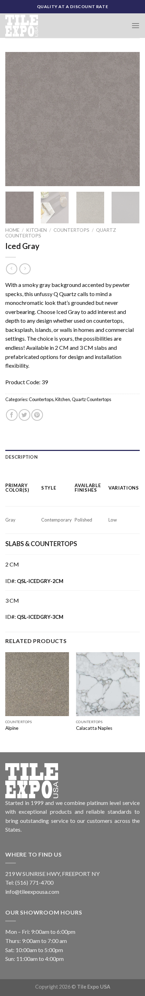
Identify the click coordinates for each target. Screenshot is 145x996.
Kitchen (36, 230)
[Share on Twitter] (24, 415)
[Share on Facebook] (12, 415)
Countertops (71, 230)
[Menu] (135, 25)
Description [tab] (21, 457)
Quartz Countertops (91, 399)
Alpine (11, 728)
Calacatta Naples (94, 728)
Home (12, 230)
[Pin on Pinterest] (37, 415)
